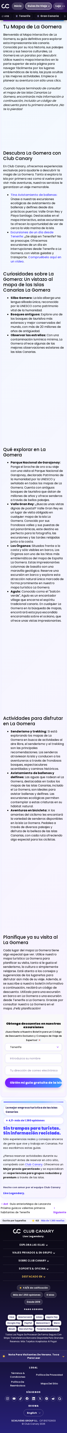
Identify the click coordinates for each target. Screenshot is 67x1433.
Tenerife (24, 16)
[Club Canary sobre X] (40, 1398)
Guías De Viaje (37, 6)
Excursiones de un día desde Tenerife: (32, 234)
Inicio (18, 6)
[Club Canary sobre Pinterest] (46, 1398)
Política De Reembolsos (17, 1383)
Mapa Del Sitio (49, 1383)
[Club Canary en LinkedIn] (33, 1398)
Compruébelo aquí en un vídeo (36, 259)
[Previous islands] (2, 16)
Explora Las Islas (32, 1245)
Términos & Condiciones (17, 1375)
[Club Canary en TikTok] (20, 1398)
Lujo (58, 6)
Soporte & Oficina (32, 1268)
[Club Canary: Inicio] (5, 6)
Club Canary (33, 1164)
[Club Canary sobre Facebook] (27, 1398)
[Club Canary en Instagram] (7, 1398)
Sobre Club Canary (32, 1260)
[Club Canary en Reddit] (53, 1398)
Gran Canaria (49, 16)
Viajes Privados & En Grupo (32, 1252)
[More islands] (65, 16)
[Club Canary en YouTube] (14, 1398)
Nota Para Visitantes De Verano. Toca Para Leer (33, 1356)
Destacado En (32, 1276)
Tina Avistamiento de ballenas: (34, 195)
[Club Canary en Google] (59, 1398)
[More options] (64, 6)
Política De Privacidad (49, 1374)
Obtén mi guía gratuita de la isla (36, 1083)
